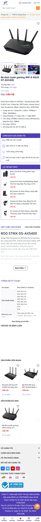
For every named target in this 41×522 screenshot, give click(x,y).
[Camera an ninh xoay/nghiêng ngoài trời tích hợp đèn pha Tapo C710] (5, 183)
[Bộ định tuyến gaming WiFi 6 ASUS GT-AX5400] (10, 413)
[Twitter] (8, 468)
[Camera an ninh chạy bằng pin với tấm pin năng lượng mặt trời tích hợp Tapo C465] (5, 203)
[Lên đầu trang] (37, 513)
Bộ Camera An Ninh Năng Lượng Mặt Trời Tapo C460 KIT (24, 192)
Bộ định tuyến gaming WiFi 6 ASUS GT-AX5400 (10, 426)
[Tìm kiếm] (38, 8)
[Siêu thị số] (11, 3)
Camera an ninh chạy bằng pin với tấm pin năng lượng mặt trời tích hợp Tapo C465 (23, 202)
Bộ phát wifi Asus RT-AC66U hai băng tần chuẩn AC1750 (10, 386)
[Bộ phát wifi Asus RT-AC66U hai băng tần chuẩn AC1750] (10, 373)
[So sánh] (5, 91)
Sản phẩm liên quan (11, 360)
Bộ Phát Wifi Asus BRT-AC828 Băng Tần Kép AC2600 (30, 386)
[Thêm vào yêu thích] (38, 23)
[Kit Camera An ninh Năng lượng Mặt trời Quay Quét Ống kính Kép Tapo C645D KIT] (5, 213)
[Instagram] (18, 468)
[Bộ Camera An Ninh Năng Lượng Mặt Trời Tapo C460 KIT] (5, 193)
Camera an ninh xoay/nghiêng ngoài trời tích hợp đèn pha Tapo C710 (24, 182)
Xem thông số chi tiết (20, 321)
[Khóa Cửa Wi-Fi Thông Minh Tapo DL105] (5, 173)
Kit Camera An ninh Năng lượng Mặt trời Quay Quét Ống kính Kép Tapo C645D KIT (24, 212)
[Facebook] (3, 468)
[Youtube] (13, 468)
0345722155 (26, 3)
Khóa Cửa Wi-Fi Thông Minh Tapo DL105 (22, 172)
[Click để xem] (20, 41)
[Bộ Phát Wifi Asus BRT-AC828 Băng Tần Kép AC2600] (30, 373)
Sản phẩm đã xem (9, 401)
